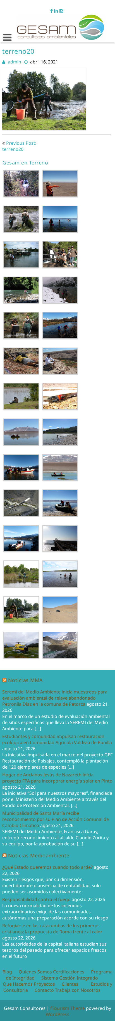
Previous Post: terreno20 (19, 146)
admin (14, 62)
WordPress (57, 1014)
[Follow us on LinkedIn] (56, 10)
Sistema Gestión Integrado (69, 978)
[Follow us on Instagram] (61, 10)
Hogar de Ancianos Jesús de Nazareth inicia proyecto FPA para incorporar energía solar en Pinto (57, 778)
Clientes (70, 984)
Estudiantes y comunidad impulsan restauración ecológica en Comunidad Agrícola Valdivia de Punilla (57, 739)
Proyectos (44, 984)
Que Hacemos (18, 984)
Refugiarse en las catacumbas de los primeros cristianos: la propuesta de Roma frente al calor (52, 928)
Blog (7, 972)
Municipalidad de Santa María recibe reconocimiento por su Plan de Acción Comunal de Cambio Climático (55, 819)
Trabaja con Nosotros (77, 990)
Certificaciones (68, 972)
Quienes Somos (35, 972)
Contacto (44, 990)
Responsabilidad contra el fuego (36, 899)
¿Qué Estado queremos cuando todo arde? (47, 867)
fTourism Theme (67, 1008)
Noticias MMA (25, 680)
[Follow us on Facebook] (51, 10)
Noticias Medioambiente (39, 855)
